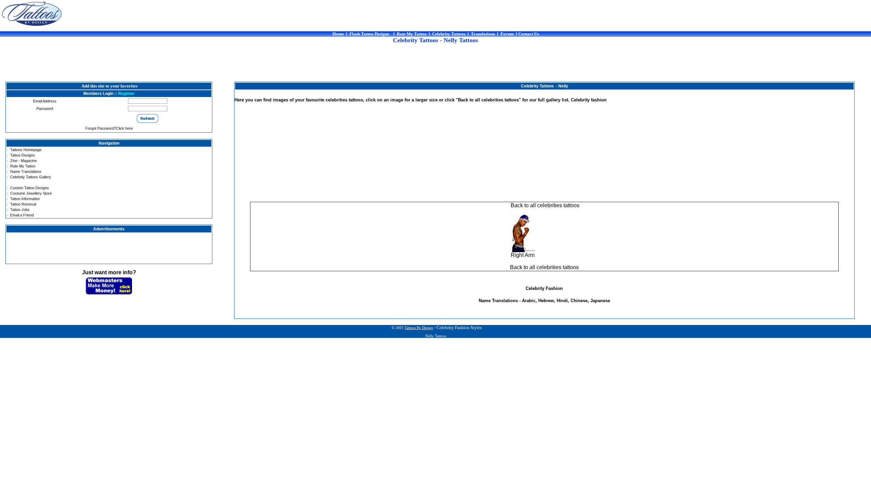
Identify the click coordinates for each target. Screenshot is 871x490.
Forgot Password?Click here (109, 128)
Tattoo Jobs (20, 210)
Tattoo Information (25, 199)
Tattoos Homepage (26, 150)
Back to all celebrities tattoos (544, 205)
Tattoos (419, 328)
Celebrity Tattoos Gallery (30, 177)
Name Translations (26, 171)
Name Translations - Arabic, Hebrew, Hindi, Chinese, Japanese (544, 300)
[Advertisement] (435, 66)
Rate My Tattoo (22, 166)
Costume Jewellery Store (31, 193)
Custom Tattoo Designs (29, 188)
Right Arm (523, 255)
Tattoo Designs (22, 155)
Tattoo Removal (23, 204)
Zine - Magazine (23, 161)
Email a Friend (22, 215)
